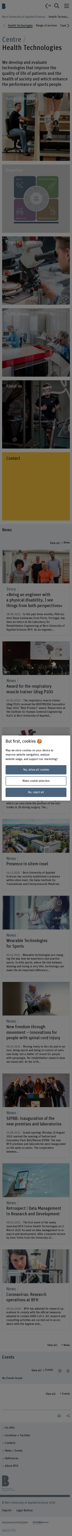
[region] (36, 768)
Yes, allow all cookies (36, 769)
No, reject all (36, 792)
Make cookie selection (36, 780)
